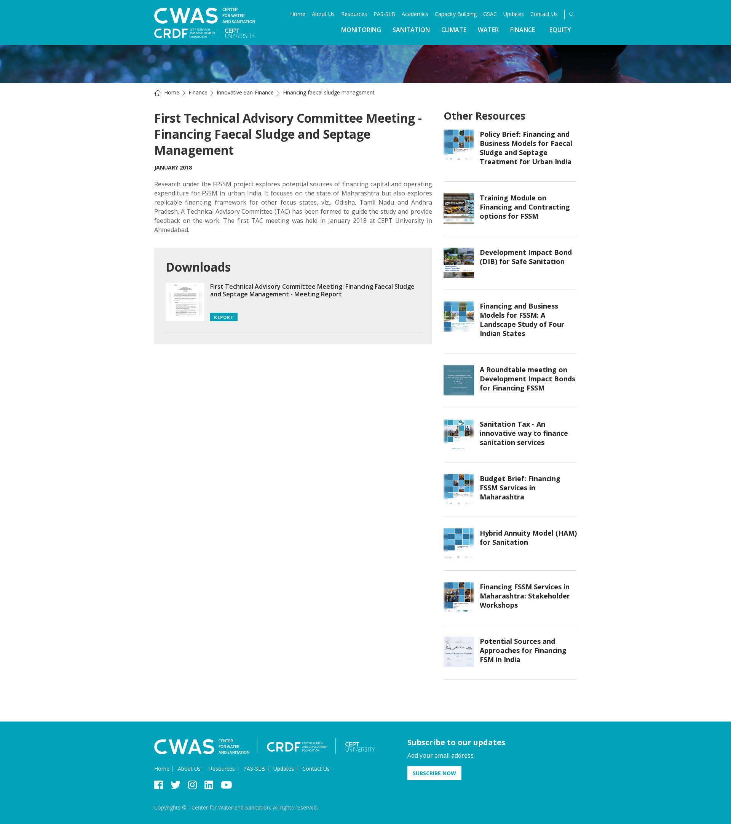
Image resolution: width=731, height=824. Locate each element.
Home (297, 14)
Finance (522, 30)
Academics (415, 14)
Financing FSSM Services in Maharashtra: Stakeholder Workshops (525, 596)
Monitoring (361, 30)
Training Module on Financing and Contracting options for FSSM (525, 207)
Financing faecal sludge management (329, 92)
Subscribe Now (434, 773)
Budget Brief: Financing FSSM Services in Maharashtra (520, 487)
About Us (323, 14)
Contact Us (544, 14)
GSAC (490, 14)
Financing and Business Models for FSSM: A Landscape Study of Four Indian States (522, 319)
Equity (560, 30)
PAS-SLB (384, 14)
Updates (513, 14)
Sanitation (411, 30)
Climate (453, 30)
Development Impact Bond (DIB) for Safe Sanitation (526, 257)
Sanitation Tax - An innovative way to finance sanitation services (524, 433)
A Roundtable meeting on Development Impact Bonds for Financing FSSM (527, 378)
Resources (354, 14)
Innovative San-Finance (245, 92)
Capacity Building (456, 14)
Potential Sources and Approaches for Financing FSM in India (523, 650)
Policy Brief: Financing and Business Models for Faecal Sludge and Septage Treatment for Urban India (526, 148)
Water (488, 30)
